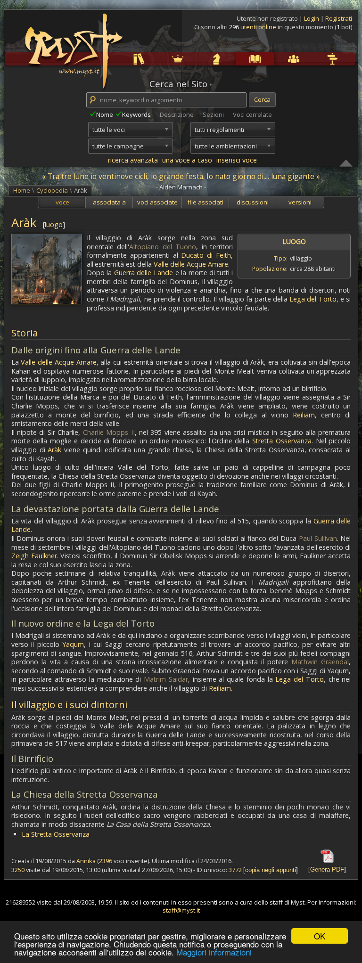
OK (319, 936)
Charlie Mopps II (109, 432)
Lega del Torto (313, 298)
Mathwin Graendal (320, 661)
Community (276, 58)
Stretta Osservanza (282, 440)
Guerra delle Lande (143, 272)
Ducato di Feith (206, 255)
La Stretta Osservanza (56, 834)
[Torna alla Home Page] (72, 45)
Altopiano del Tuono (162, 246)
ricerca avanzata (133, 159)
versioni (300, 202)
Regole (121, 58)
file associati (205, 202)
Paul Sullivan (318, 538)
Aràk (54, 449)
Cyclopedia (237, 58)
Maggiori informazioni (214, 952)
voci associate (157, 202)
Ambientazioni (160, 58)
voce (62, 202)
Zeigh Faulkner (34, 555)
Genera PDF (327, 869)
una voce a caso (187, 159)
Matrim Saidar (166, 679)
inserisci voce (236, 159)
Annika (86, 861)
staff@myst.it (181, 910)
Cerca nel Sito (178, 84)
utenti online (258, 27)
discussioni (253, 202)
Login (312, 18)
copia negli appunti (270, 869)
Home (21, 190)
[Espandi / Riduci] (346, 162)
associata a (109, 202)
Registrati (338, 18)
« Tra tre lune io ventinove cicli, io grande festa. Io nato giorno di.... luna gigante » (181, 176)
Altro (313, 58)
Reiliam (304, 414)
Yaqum (73, 644)
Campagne (199, 58)
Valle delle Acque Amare (191, 264)
